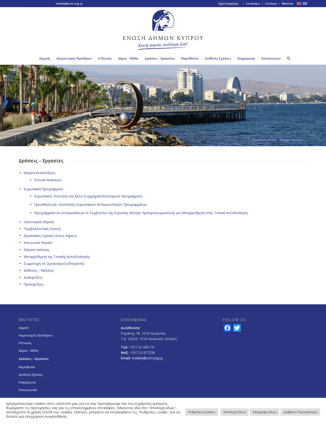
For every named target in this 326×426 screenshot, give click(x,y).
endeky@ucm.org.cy (69, 3)
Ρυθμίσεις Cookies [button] (201, 412)
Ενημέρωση (27, 382)
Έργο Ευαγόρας (228, 3)
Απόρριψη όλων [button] (264, 412)
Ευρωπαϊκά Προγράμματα (43, 189)
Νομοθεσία (27, 367)
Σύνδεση (271, 3)
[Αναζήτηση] (287, 58)
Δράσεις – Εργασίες (34, 358)
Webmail (287, 3)
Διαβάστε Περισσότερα (300, 412)
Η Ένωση (25, 343)
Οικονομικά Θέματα (39, 222)
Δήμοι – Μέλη (28, 350)
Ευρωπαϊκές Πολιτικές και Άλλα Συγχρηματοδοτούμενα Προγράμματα (88, 196)
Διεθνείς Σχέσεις (31, 374)
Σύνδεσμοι (253, 3)
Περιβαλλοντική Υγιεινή (42, 228)
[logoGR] (163, 29)
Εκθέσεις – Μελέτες (39, 270)
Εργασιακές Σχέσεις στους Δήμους (50, 235)
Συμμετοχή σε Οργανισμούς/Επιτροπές (54, 263)
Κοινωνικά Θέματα (38, 242)
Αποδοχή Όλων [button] (234, 412)
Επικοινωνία (28, 390)
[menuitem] (228, 3)
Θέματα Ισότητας (36, 249)
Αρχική (24, 328)
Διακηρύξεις (33, 277)
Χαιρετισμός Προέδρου (36, 335)
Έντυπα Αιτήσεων (48, 180)
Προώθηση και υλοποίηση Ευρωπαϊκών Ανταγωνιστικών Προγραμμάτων (90, 204)
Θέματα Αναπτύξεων (40, 172)
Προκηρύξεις (33, 284)
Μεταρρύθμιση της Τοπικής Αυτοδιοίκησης (57, 256)
